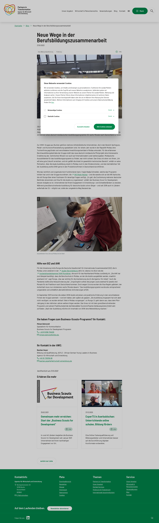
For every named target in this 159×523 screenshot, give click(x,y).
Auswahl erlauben (83, 127)
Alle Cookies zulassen (104, 127)
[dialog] (79, 106)
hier (52, 102)
